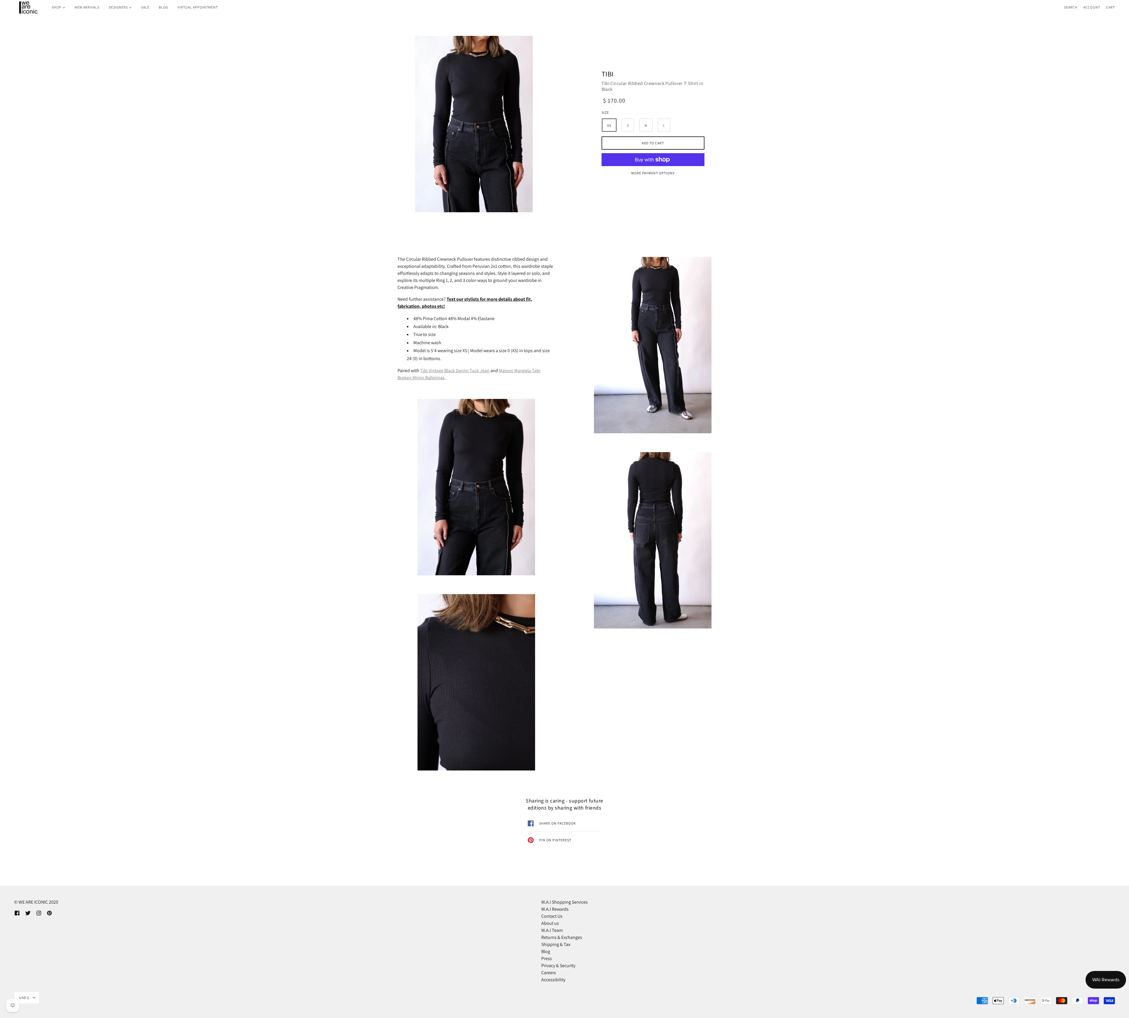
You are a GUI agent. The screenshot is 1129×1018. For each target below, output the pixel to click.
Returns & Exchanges (561, 937)
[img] (17, 913)
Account (1091, 7)
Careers (548, 972)
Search (1071, 7)
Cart (1110, 7)
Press (546, 958)
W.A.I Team (552, 930)
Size (605, 112)
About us (550, 923)
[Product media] (474, 124)
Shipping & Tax (555, 944)
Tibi (608, 74)
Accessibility (553, 980)
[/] (28, 7)
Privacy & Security (558, 965)
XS (609, 125)
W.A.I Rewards (555, 909)
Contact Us (551, 916)
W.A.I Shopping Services (564, 902)
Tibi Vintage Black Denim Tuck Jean (455, 370)
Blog (545, 951)
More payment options (652, 173)
